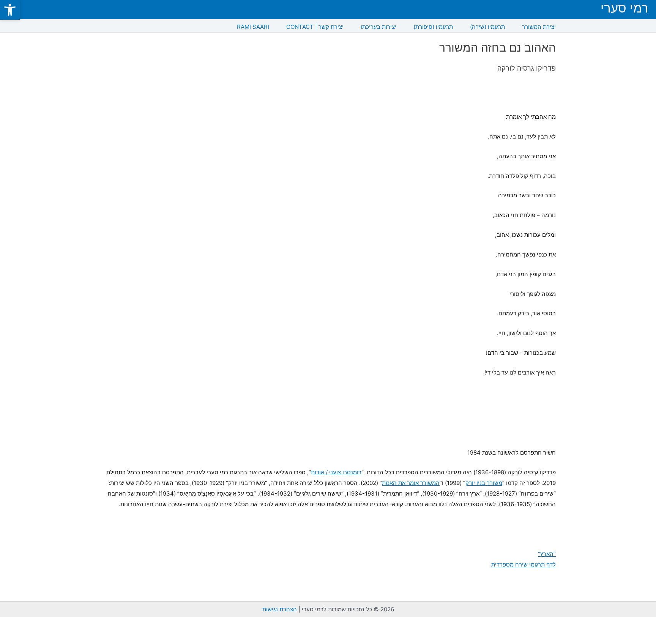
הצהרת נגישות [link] (279, 609)
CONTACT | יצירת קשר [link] (315, 26)
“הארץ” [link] (547, 553)
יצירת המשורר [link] (539, 26)
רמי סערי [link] (624, 8)
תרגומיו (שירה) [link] (487, 26)
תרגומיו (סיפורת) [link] (433, 26)
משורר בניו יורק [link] (483, 482)
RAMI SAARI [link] (253, 26)
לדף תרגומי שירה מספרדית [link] (523, 564)
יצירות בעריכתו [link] (378, 26)
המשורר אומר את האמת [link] (411, 482)
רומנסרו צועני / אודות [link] (336, 472)
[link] (10, 10)
